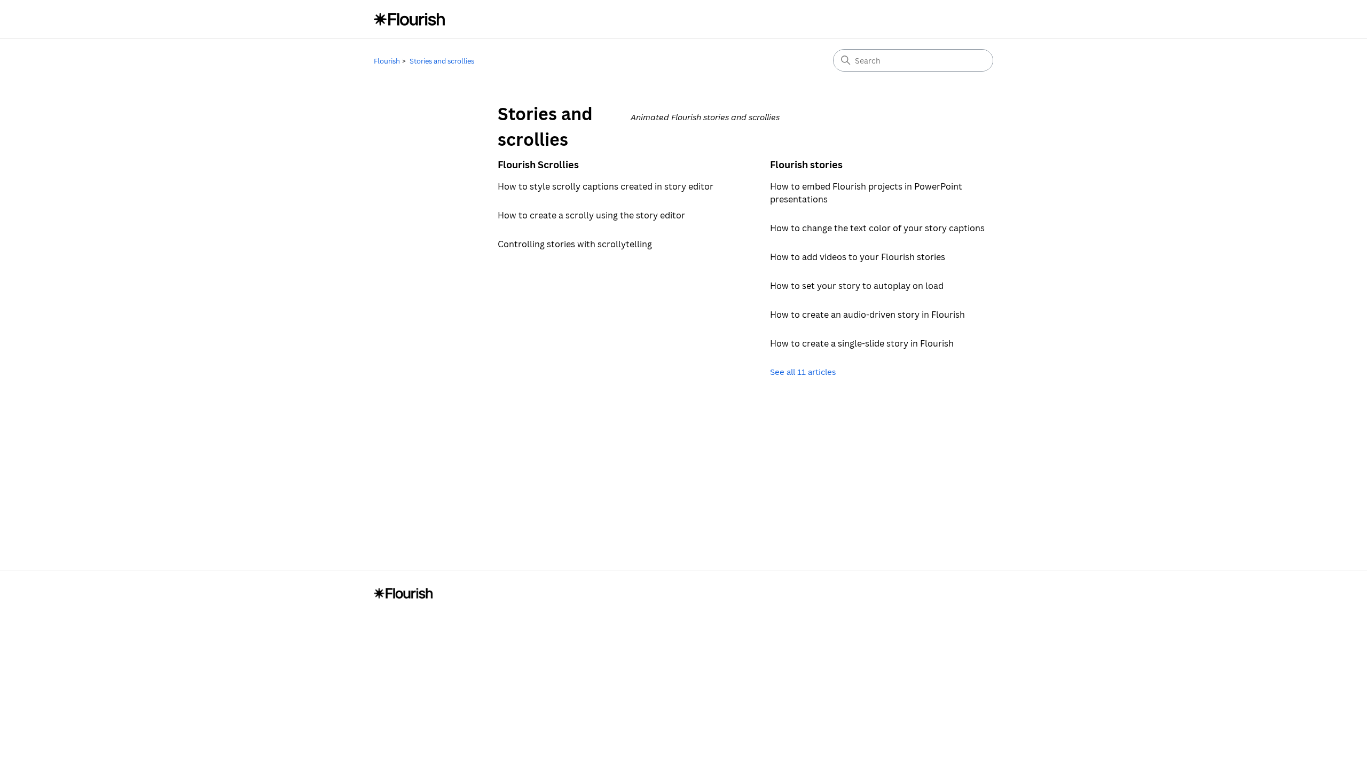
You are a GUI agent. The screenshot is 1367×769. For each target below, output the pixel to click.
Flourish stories (806, 164)
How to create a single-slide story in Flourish (862, 343)
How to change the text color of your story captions (877, 228)
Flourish (387, 61)
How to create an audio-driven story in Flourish (867, 314)
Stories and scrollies (442, 61)
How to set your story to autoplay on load (857, 286)
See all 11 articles (803, 371)
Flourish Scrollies (538, 164)
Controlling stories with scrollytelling (575, 244)
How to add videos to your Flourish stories (857, 257)
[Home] (409, 19)
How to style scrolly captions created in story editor (605, 186)
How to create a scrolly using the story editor (591, 215)
